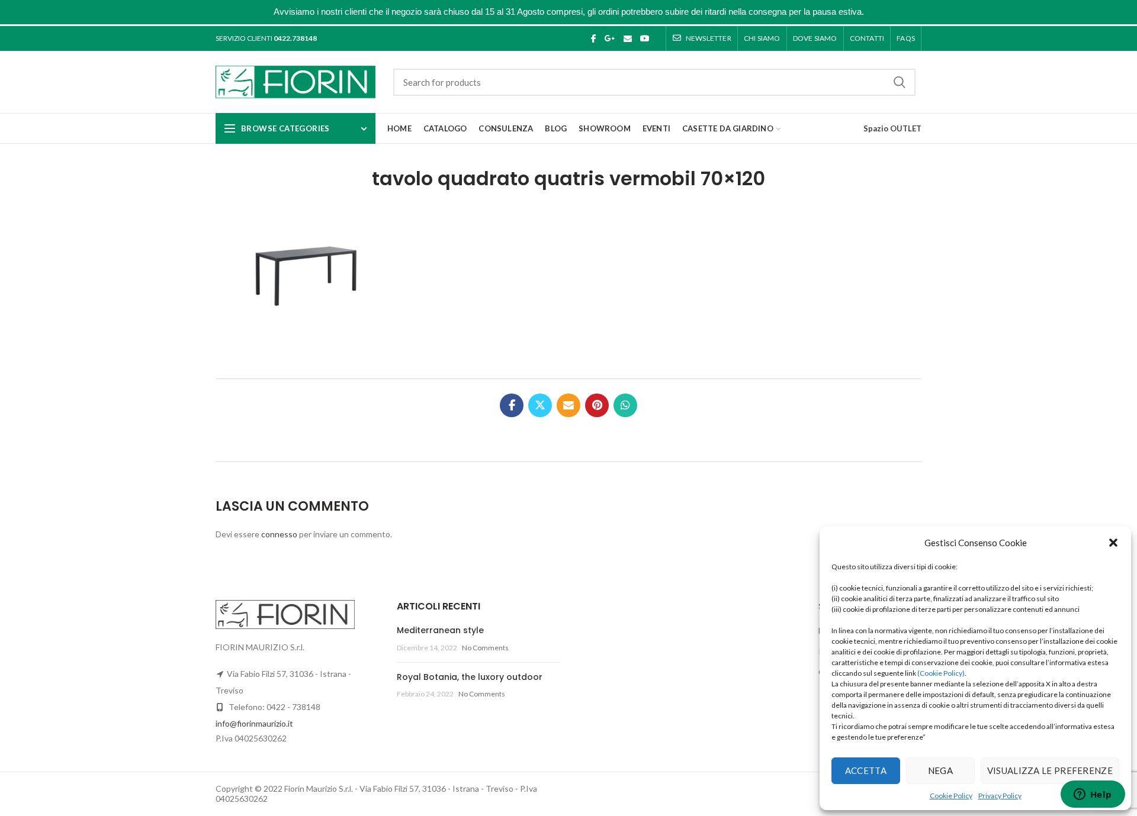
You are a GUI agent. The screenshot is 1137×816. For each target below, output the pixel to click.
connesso (279, 534)
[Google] (609, 38)
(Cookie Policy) (941, 673)
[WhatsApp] (625, 405)
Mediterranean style (440, 630)
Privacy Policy (1000, 795)
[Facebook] (593, 38)
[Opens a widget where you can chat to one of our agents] (1092, 795)
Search (899, 82)
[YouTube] (645, 38)
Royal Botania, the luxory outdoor (469, 677)
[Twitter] (540, 405)
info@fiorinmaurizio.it (254, 723)
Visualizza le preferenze (1050, 770)
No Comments (485, 647)
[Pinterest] (597, 405)
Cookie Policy (951, 795)
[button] (1113, 543)
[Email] (627, 38)
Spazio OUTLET (892, 128)
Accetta (866, 770)
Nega (940, 770)
